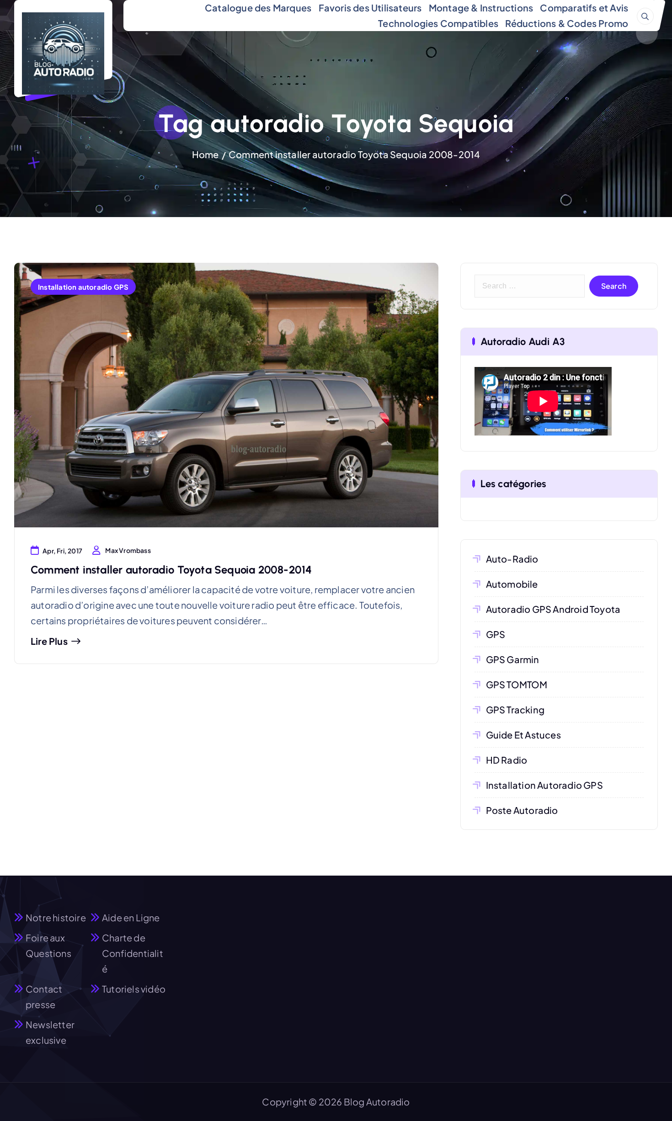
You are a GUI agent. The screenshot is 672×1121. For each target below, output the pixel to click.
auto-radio (512, 558)
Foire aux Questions (48, 945)
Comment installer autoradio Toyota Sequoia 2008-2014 (354, 154)
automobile (512, 584)
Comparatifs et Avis (584, 7)
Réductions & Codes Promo (566, 23)
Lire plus (49, 641)
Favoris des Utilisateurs (370, 7)
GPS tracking (515, 709)
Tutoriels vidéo (133, 988)
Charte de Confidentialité (132, 953)
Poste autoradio (522, 810)
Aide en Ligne (131, 917)
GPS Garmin (512, 659)
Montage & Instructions (481, 7)
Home (205, 154)
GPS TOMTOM (517, 684)
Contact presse (44, 996)
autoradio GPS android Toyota (553, 609)
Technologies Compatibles (438, 23)
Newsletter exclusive (50, 1032)
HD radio (507, 759)
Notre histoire (56, 917)
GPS (496, 634)
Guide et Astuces (523, 734)
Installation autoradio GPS (83, 286)
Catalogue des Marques (258, 7)
